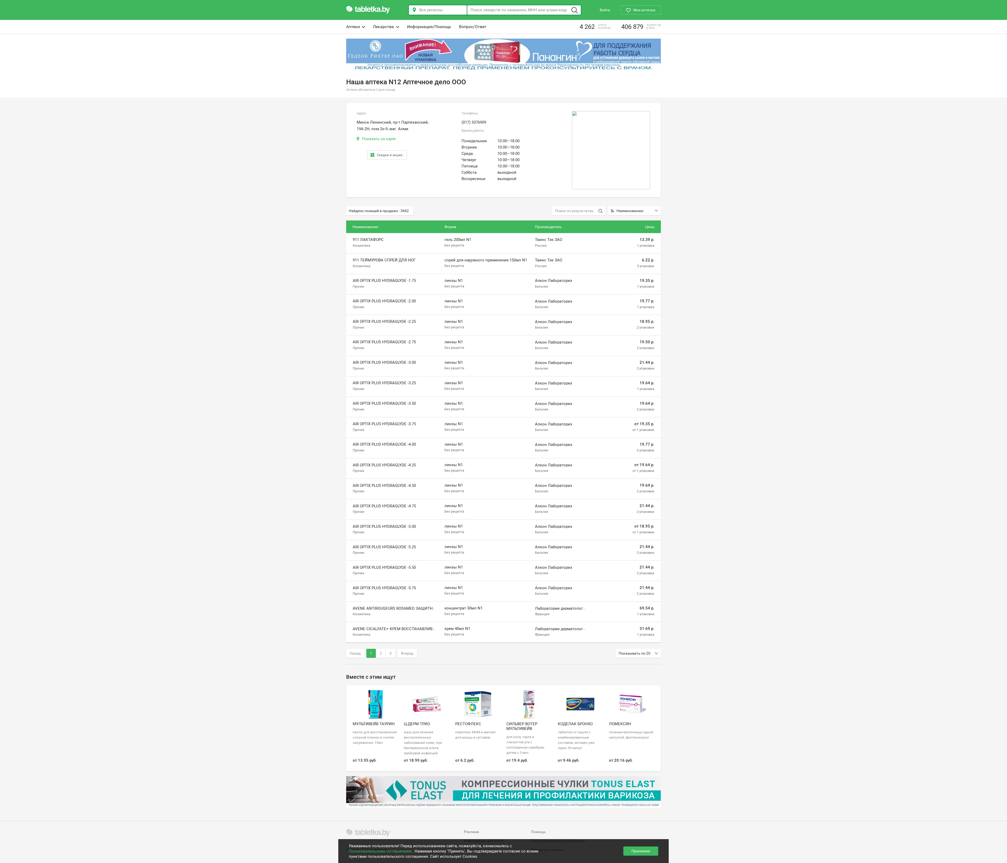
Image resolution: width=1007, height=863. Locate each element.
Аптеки (353, 26)
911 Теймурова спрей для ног (384, 260)
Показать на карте (379, 138)
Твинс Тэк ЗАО (548, 239)
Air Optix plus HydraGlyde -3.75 (384, 424)
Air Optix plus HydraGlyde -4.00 (384, 444)
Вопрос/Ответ (472, 26)
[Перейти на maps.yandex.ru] (611, 150)
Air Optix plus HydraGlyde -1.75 (384, 280)
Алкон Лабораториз (553, 280)
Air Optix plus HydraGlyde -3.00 (384, 362)
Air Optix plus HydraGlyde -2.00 (384, 301)
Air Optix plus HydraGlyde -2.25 (384, 321)
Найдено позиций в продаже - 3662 (379, 211)
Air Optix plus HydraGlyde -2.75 (384, 342)
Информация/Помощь (429, 26)
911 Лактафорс (368, 239)
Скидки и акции (390, 155)
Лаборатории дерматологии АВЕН (567, 608)
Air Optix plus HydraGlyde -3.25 (384, 383)
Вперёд (407, 653)
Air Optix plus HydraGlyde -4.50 (384, 485)
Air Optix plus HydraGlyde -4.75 (384, 506)
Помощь (538, 832)
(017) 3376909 (474, 122)
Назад (355, 653)
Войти (605, 10)
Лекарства (383, 26)
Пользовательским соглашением (381, 851)
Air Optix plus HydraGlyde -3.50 (384, 403)
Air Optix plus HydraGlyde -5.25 (384, 547)
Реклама (471, 832)
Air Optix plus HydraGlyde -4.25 (384, 465)
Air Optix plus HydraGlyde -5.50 (384, 567)
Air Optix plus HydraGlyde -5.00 (384, 526)
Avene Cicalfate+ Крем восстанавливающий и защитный (414, 629)
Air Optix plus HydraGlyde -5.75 (384, 588)
